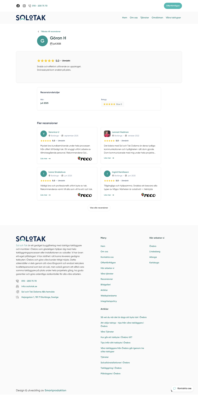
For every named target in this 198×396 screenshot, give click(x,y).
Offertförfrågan (173, 6)
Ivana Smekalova (56, 172)
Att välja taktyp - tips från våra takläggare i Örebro (122, 324)
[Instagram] (24, 6)
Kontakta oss (107, 257)
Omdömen (157, 17)
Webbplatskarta (109, 295)
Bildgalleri (106, 284)
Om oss (134, 17)
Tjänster (144, 17)
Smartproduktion (55, 390)
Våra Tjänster (107, 331)
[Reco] (86, 158)
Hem (124, 17)
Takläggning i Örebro (111, 368)
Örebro (152, 246)
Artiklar (104, 290)
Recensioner (107, 279)
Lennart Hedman (120, 132)
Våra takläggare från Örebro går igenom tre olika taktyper (122, 350)
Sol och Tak (21, 245)
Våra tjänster (107, 273)
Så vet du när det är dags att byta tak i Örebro (124, 317)
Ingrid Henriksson (120, 172)
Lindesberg (154, 251)
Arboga (153, 257)
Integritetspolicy (109, 301)
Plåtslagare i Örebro (111, 373)
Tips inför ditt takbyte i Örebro (116, 342)
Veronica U (53, 132)
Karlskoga (154, 262)
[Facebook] (18, 6)
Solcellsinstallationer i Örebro (115, 362)
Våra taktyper (173, 17)
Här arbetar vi (107, 268)
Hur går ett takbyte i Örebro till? (116, 337)
